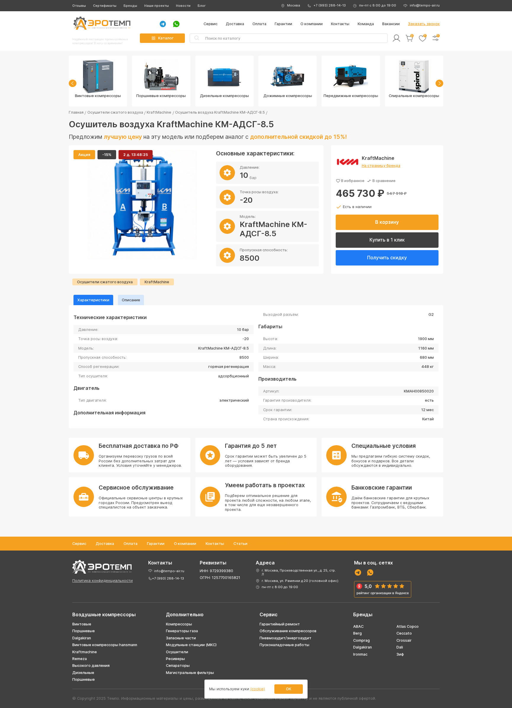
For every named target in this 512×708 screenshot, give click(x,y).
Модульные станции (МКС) (191, 645)
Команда (366, 24)
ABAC (358, 626)
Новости (183, 6)
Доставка (235, 24)
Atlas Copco (407, 626)
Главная (76, 112)
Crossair (404, 640)
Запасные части (181, 638)
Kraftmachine (84, 652)
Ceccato (404, 633)
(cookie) (257, 689)
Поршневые (83, 631)
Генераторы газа (182, 631)
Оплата (259, 24)
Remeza (79, 658)
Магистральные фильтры (190, 672)
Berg (357, 633)
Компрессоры (179, 624)
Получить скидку (387, 257)
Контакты (340, 24)
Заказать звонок (424, 24)
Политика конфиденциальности (102, 580)
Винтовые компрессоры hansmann (104, 645)
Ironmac (360, 654)
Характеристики (93, 300)
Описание (131, 300)
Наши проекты (156, 6)
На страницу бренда (381, 165)
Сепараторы (178, 665)
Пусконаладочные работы (284, 645)
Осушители (177, 652)
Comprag (361, 640)
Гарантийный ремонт (280, 624)
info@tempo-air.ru (425, 5)
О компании (311, 24)
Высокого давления (91, 665)
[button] (72, 83)
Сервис (210, 24)
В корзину (387, 222)
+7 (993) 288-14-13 (329, 5)
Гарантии (283, 24)
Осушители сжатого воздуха (115, 112)
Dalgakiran (81, 638)
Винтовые (81, 624)
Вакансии (391, 24)
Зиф (400, 654)
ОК (288, 689)
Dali (399, 647)
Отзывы (79, 6)
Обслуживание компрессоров (288, 631)
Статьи (240, 543)
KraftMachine (159, 112)
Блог (202, 6)
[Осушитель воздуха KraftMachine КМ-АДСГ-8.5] (142, 205)
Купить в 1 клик (387, 240)
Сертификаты (104, 6)
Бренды (130, 6)
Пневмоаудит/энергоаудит (285, 638)
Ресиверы (175, 658)
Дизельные (83, 672)
